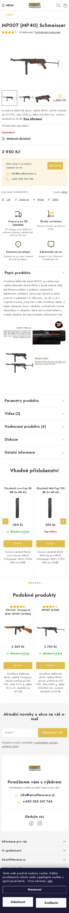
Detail (50, 543)
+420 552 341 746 (22, 179)
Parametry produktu (22, 400)
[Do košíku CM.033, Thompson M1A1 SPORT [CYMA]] (18, 665)
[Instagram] (40, 823)
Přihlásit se (52, 732)
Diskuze (11, 439)
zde (50, 881)
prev (5, 521)
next (63, 521)
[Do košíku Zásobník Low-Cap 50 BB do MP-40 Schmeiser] (18, 543)
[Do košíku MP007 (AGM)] (50, 665)
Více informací (32, 119)
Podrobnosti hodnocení (48, 32)
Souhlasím (51, 903)
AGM (64, 192)
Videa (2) (12, 413)
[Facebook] (31, 823)
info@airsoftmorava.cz (24, 173)
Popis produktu (17, 272)
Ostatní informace (20, 452)
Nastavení (34, 889)
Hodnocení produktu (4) (25, 426)
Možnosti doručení (19, 138)
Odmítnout (18, 902)
